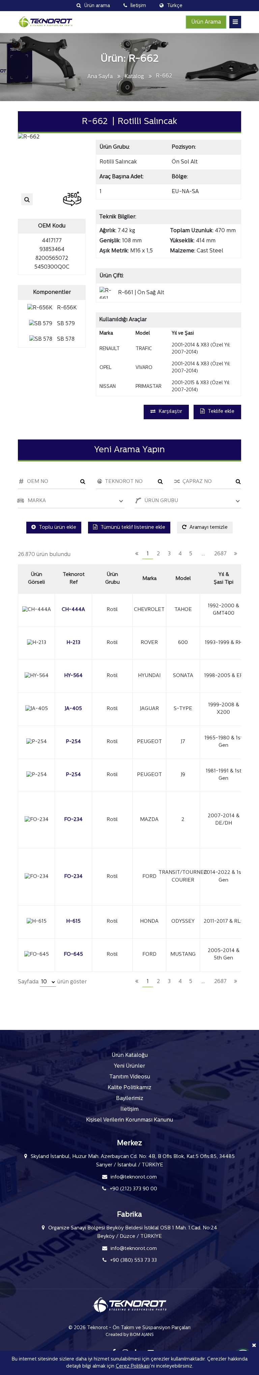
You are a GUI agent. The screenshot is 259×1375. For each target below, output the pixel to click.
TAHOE (183, 609)
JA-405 (73, 708)
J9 (183, 774)
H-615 (73, 921)
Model (183, 578)
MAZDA (149, 819)
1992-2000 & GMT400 (223, 610)
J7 (183, 741)
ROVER (149, 642)
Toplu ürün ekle (56, 527)
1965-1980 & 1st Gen (223, 742)
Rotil (112, 609)
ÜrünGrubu (112, 578)
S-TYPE (183, 708)
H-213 (73, 642)
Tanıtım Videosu (129, 1077)
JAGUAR (149, 708)
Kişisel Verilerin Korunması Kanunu (129, 1120)
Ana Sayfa (100, 77)
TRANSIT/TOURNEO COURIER (183, 876)
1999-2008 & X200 (223, 709)
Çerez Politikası (133, 1366)
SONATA (183, 675)
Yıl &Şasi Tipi (223, 578)
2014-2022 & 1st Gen (223, 876)
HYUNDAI (149, 675)
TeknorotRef (74, 578)
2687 (220, 554)
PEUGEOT (149, 741)
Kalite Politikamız (129, 1088)
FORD (149, 876)
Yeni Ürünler (129, 1066)
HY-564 (73, 675)
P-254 (73, 741)
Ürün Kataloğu (130, 1055)
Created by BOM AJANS (130, 1335)
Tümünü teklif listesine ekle (132, 527)
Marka (149, 578)
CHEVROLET (149, 609)
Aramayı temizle (208, 527)
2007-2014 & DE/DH (223, 820)
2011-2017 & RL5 (223, 921)
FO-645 (73, 954)
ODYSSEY (183, 921)
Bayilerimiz (129, 1098)
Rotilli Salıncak (118, 162)
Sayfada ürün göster (52, 982)
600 (183, 642)
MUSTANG (183, 954)
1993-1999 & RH (223, 642)
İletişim (129, 1109)
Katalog (134, 77)
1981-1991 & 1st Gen (223, 775)
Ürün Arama (206, 22)
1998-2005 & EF (223, 675)
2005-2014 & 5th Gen (223, 954)
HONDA (149, 921)
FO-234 (73, 819)
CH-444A (73, 609)
